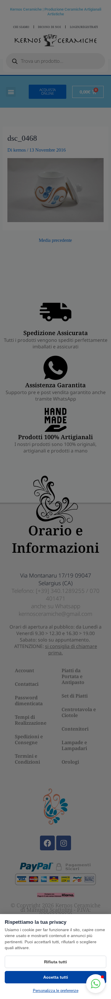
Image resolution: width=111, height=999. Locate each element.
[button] (95, 983)
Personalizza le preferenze (55, 990)
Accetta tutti (55, 977)
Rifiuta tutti (55, 961)
